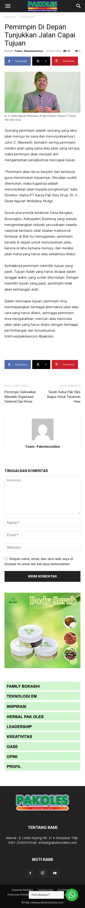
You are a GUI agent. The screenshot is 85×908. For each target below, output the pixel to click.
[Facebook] (30, 873)
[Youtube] (54, 873)
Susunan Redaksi (22, 890)
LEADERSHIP (27, 17)
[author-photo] (42, 440)
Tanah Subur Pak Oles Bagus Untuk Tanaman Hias (63, 397)
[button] (7, 6)
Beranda (10, 17)
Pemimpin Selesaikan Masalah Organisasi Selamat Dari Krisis (20, 397)
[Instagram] (42, 873)
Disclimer (64, 890)
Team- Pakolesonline (29, 51)
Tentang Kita (45, 890)
